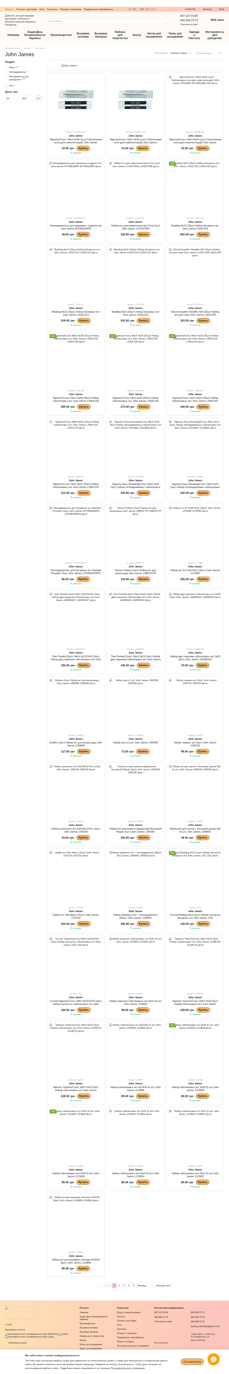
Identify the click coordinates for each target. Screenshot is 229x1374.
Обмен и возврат (125, 1341)
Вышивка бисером (101, 35)
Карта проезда (198, 1340)
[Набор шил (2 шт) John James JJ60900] (135, 705)
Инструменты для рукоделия (214, 35)
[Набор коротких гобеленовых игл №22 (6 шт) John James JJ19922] (135, 963)
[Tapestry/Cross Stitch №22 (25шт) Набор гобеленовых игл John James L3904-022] (76, 446)
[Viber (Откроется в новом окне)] (160, 9)
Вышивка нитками (83, 35)
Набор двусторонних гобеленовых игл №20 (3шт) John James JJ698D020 (195, 658)
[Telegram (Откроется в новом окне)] (164, 9)
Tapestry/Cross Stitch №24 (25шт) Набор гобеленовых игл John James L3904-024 (195, 399)
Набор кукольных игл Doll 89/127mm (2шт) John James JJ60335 (75, 830)
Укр (130, 9)
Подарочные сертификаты (98, 9)
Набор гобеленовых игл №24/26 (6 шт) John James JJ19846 (135, 1089)
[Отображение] (218, 53)
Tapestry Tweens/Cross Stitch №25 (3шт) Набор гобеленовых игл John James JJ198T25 (195, 1004)
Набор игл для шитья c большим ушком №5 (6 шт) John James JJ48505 (195, 830)
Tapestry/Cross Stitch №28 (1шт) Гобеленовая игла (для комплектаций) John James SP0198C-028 (76, 142)
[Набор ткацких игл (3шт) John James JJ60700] (195, 705)
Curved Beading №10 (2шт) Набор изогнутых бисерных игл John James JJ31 (195, 916)
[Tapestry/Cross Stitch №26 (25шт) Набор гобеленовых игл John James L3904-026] (135, 360)
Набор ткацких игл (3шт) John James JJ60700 (195, 744)
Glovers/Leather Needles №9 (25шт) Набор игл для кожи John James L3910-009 (195, 313)
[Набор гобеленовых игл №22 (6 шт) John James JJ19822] (195, 1135)
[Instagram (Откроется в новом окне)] (172, 9)
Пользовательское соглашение (133, 1345)
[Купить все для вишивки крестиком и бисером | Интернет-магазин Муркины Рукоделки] (22, 1312)
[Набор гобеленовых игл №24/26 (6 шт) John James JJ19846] (135, 1049)
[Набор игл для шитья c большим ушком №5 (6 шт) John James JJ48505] (195, 791)
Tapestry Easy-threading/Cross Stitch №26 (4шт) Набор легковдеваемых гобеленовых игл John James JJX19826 (135, 487)
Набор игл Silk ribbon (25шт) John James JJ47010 (76, 916)
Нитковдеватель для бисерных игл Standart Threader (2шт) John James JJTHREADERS (76, 572)
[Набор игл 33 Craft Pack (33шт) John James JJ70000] (195, 532)
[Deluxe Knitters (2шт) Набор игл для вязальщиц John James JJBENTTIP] (135, 532)
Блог (42, 9)
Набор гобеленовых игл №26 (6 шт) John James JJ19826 (75, 1175)
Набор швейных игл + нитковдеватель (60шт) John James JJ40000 (135, 916)
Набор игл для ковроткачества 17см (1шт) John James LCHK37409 (135, 227)
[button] (226, 3)
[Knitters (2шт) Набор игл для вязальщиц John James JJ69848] (76, 705)
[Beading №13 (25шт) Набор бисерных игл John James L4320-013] (76, 274)
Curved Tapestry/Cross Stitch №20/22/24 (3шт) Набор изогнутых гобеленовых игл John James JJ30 (76, 1004)
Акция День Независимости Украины (34, 35)
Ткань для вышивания (175, 35)
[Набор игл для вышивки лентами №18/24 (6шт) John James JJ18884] (76, 1222)
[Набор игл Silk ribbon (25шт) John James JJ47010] (76, 877)
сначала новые (178, 53)
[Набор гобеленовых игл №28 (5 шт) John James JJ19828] (195, 1049)
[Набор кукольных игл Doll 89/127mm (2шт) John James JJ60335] (76, 791)
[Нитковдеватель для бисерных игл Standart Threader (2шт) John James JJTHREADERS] (76, 532)
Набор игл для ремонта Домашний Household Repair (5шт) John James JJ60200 (135, 830)
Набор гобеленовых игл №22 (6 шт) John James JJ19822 (195, 1175)
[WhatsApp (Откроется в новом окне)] (168, 9)
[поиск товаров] (164, 21)
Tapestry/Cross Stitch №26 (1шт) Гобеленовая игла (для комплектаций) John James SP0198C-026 (135, 142)
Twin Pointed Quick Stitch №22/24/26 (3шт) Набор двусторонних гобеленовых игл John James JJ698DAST (76, 659)
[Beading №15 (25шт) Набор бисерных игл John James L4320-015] (195, 188)
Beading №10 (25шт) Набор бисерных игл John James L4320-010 (135, 313)
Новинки (13, 35)
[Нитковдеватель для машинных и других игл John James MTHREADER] (76, 188)
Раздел (10, 62)
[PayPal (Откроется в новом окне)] (63, 1334)
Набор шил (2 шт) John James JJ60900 (135, 742)
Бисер (137, 35)
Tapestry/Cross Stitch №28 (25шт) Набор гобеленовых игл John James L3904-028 (76, 399)
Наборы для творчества (120, 35)
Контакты (52, 9)
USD (153, 9)
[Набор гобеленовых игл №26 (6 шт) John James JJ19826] (76, 1135)
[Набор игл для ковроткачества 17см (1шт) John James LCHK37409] (135, 188)
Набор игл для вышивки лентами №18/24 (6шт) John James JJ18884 (76, 1261)
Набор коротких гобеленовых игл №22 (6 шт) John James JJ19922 (135, 1002)
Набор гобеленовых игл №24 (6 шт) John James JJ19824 (135, 1175)
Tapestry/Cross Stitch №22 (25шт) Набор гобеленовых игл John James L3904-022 (76, 485)
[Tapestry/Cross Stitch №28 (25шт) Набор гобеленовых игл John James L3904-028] (76, 360)
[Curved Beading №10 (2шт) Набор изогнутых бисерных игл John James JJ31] (195, 877)
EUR (147, 9)
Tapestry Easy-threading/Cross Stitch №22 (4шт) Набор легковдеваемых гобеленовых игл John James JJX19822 (195, 487)
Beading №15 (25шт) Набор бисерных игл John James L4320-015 (195, 227)
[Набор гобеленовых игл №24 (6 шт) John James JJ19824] (135, 1135)
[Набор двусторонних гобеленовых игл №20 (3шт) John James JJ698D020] (195, 619)
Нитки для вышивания (154, 35)
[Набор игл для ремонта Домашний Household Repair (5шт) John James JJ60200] (135, 791)
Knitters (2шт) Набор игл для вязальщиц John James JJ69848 (76, 744)
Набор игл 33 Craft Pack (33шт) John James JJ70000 (195, 572)
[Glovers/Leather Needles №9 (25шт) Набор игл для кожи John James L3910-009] (195, 274)
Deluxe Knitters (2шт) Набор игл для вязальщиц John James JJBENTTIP (135, 572)
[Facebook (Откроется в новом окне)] (176, 9)
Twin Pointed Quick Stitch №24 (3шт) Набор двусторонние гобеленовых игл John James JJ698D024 (135, 659)
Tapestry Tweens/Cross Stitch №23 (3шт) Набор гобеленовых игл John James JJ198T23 (76, 1090)
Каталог (9, 9)
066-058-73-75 (189, 20)
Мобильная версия (17, 1343)
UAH (142, 9)
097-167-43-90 (189, 15)
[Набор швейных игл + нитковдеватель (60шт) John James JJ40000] (135, 877)
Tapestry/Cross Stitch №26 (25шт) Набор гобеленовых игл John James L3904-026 (135, 399)
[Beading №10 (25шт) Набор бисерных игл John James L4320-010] (135, 274)
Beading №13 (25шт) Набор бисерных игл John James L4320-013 (76, 313)
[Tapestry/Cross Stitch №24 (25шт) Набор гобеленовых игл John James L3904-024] (195, 360)
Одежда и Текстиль (194, 35)
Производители (61, 35)
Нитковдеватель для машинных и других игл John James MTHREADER (76, 227)
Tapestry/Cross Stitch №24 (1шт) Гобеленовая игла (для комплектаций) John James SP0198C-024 (195, 142)
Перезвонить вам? (189, 24)
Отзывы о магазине (70, 9)
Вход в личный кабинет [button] (129, 1312)
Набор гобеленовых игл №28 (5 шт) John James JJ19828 (195, 1089)
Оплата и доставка (26, 9)
